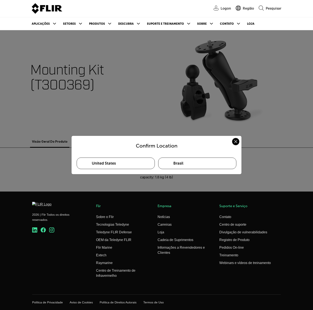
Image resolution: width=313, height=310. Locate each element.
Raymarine (104, 263)
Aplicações (41, 23)
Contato (227, 23)
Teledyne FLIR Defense (114, 232)
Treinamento (228, 255)
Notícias (164, 217)
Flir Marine (104, 247)
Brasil (178, 163)
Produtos (97, 23)
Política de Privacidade (47, 302)
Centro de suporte (232, 224)
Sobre (202, 23)
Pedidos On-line (231, 247)
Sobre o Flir (105, 217)
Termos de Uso (153, 302)
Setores (69, 23)
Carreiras (165, 224)
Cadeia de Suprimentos (175, 240)
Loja (250, 23)
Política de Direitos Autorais (118, 302)
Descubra (126, 23)
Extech (101, 255)
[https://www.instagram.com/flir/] (51, 230)
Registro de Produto (234, 240)
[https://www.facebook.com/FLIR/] (43, 230)
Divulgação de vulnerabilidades (243, 232)
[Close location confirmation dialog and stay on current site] (235, 141)
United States (104, 163)
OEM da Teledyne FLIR (113, 240)
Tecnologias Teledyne (112, 224)
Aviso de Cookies (81, 302)
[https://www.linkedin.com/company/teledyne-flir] (34, 230)
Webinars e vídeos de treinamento (245, 263)
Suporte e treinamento (165, 23)
